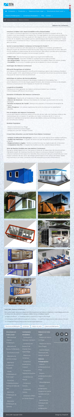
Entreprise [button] (11, 11)
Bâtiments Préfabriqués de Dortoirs (11, 394)
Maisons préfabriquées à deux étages (45, 376)
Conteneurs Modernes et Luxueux (26, 364)
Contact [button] (48, 16)
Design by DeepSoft (61, 415)
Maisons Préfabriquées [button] (12, 16)
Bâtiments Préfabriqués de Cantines (11, 403)
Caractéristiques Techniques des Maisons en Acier (43, 352)
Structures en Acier (13, 352)
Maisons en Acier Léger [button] (36, 11)
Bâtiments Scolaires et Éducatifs (10, 365)
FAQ (42, 16)
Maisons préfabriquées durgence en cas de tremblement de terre (44, 391)
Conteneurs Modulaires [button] (30, 16)
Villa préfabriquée (44, 382)
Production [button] (21, 11)
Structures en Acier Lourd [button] (55, 11)
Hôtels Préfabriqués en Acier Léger (11, 374)
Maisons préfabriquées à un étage (44, 367)
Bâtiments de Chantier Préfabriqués (11, 340)
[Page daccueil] (6, 11)
